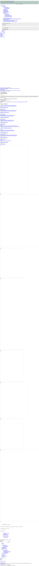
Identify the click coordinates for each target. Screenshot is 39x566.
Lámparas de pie (6, 87)
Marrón (23, 101)
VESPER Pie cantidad (4, 100)
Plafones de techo (5, 546)
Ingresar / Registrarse (4, 556)
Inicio (1, 87)
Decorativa (16, 101)
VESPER (26, 101)
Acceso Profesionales (5, 536)
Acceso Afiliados (5, 537)
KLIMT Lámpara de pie (4, 142)
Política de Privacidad (6, 534)
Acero (13, 101)
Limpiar (5, 99)
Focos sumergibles (5, 552)
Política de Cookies (5, 535)
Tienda (3, 87)
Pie (24, 101)
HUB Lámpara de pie (3, 137)
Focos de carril (5, 550)
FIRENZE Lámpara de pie (4, 112)
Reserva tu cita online (9, 2)
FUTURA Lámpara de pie (4, 117)
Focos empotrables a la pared (6, 551)
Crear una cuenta (2, 562)
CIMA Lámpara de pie (3, 122)
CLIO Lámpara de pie (3, 132)
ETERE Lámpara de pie (4, 107)
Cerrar (1, 541)
